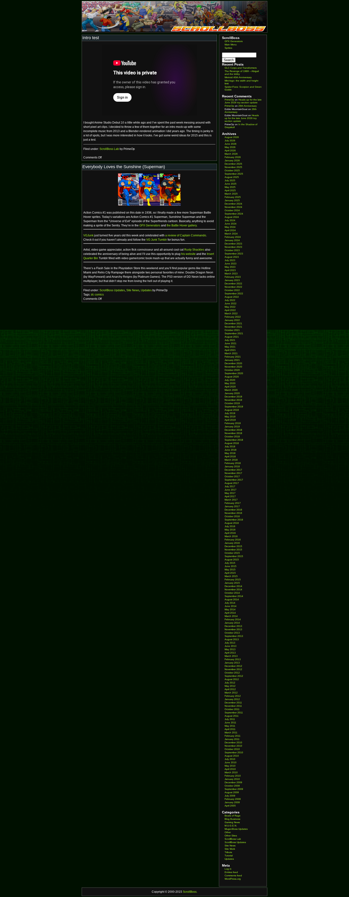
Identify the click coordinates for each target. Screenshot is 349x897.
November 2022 (233, 287)
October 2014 (232, 593)
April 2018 (230, 456)
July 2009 (230, 795)
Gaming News (232, 822)
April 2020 (230, 386)
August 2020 (232, 376)
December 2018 (233, 430)
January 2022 (232, 320)
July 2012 (230, 682)
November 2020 (233, 366)
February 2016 (233, 539)
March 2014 (231, 616)
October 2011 (232, 709)
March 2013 (231, 656)
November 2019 (233, 400)
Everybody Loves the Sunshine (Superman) (123, 166)
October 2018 (232, 436)
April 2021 (230, 350)
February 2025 (233, 197)
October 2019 (232, 403)
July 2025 (230, 180)
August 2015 (232, 559)
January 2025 (232, 200)
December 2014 (233, 586)
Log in (228, 869)
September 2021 (234, 333)
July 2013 (230, 642)
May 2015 (230, 569)
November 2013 (233, 629)
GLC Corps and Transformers (241, 68)
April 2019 (230, 420)
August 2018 (232, 443)
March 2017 (231, 499)
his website (188, 254)
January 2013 (232, 662)
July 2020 (230, 380)
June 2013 (230, 646)
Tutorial (229, 855)
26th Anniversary (247, 106)
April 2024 (230, 230)
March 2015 (231, 576)
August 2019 (232, 410)
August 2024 (232, 217)
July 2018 (230, 446)
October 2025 (232, 170)
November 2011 (233, 706)
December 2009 (233, 782)
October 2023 (232, 250)
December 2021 (233, 323)
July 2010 (230, 759)
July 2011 (230, 719)
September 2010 (234, 752)
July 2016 (230, 526)
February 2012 (233, 696)
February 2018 (233, 463)
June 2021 (230, 343)
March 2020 (231, 390)
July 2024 (230, 220)
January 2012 (232, 699)
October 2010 (232, 749)
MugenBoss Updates (236, 829)
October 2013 (232, 632)
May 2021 (230, 346)
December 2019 (233, 396)
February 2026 (233, 157)
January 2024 (232, 240)
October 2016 (232, 516)
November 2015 (233, 549)
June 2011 (230, 722)
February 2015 (233, 579)
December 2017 (233, 469)
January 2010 (232, 779)
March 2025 (231, 193)
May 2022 (230, 306)
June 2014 (230, 606)
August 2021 (232, 336)
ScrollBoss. (190, 891)
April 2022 (230, 310)
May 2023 (230, 267)
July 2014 (230, 602)
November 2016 (233, 513)
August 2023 (232, 257)
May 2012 (230, 686)
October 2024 (232, 210)
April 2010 (230, 769)
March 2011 (231, 732)
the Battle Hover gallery (182, 225)
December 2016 (233, 509)
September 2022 (234, 293)
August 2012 (232, 679)
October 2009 (232, 785)
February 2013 (233, 659)
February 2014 (233, 619)
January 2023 (232, 280)
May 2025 (230, 187)
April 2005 (230, 805)
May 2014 (230, 609)
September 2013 (234, 636)
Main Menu (231, 44)
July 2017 (230, 486)
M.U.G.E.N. (231, 825)
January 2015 (232, 583)
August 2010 (232, 755)
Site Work (230, 849)
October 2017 (232, 476)
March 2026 (231, 154)
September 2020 (234, 373)
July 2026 (230, 140)
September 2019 (234, 406)
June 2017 (230, 489)
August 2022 (232, 297)
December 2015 (233, 546)
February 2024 (233, 237)
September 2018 (234, 440)
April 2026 (230, 150)
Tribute (228, 852)
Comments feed (233, 875)
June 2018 (230, 449)
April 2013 (230, 652)
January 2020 (232, 393)
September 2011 (234, 712)
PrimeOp (229, 99)
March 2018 (231, 459)
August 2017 (232, 483)
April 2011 (230, 729)
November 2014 (233, 589)
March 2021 (231, 353)
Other (228, 832)
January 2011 (232, 739)
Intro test (90, 37)
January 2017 (232, 506)
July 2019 (230, 413)
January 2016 (232, 543)
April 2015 (230, 573)
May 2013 (230, 649)
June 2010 (230, 762)
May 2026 (230, 147)
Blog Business (232, 819)
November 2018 (233, 433)
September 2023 (234, 253)
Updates (146, 290)
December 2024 (233, 203)
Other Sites (231, 835)
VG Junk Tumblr (156, 239)
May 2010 (230, 765)
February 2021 (233, 356)
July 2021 (230, 340)
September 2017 (234, 479)
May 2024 (230, 227)
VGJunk (88, 235)
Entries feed (231, 872)
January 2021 (232, 360)
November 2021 (233, 326)
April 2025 (230, 190)
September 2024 (234, 213)
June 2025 (230, 183)
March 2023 (231, 273)
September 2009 (234, 789)
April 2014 (230, 612)
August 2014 (232, 599)
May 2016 (230, 529)
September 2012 (234, 676)
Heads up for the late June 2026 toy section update (243, 101)
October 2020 (232, 370)
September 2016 (234, 519)
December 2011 (233, 702)
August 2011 (232, 716)
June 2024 (230, 223)
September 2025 (234, 173)
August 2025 (232, 177)
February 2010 (233, 775)
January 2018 (232, 466)
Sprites (228, 48)
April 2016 (230, 533)
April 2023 (230, 270)
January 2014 (232, 622)
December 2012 (233, 666)
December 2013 (233, 626)
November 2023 (233, 247)
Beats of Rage (233, 815)
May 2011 (230, 726)
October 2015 (232, 553)
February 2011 (233, 736)
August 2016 (232, 523)
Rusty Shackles (194, 249)
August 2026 (232, 137)
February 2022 (233, 316)
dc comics (97, 294)
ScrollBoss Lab (109, 149)
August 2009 (232, 792)
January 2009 (232, 802)
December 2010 (233, 742)
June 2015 (230, 566)
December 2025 (233, 163)
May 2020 (230, 383)
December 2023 (233, 243)
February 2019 (233, 423)
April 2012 (230, 689)
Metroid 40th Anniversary (238, 77)
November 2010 (233, 745)
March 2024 (231, 233)
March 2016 (231, 536)
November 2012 (233, 669)
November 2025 (233, 167)
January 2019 (232, 426)
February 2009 (233, 799)
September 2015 (234, 556)
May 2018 (230, 453)
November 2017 (233, 473)
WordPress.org (233, 879)
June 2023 (230, 263)
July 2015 (230, 563)
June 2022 (230, 303)
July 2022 (230, 300)
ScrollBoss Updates (112, 290)
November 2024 (233, 207)
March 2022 (231, 313)
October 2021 (232, 330)
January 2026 (232, 160)
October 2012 (232, 672)
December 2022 (233, 283)
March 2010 (231, 772)
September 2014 (234, 596)
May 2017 (230, 493)
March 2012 (231, 692)
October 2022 (232, 290)
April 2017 (230, 496)
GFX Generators (149, 225)
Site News (132, 290)
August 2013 (232, 639)
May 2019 (230, 416)
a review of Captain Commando (185, 235)
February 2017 (233, 503)
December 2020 (233, 363)
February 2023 (233, 277)
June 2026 (230, 144)
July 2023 (230, 260)
